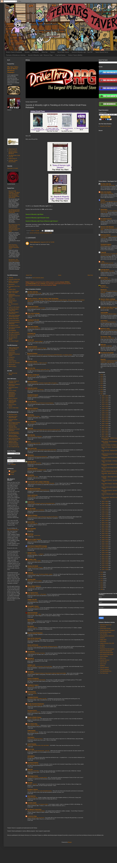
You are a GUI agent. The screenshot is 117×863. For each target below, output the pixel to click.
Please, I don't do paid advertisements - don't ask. (39, 750)
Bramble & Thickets (33, 789)
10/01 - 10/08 (105, 423)
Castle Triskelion (32, 744)
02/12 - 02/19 (105, 556)
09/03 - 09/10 (105, 432)
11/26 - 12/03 (105, 406)
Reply (31, 246)
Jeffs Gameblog (32, 528)
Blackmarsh (12, 284)
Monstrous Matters (32, 381)
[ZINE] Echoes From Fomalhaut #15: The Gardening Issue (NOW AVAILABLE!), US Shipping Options (50, 354)
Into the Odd (31, 340)
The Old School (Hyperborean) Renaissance (38, 456)
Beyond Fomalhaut (32, 353)
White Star (45, 52)
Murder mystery (31, 423)
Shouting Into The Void (33, 320)
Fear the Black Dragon (105, 632)
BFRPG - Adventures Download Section (14, 282)
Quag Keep (30, 534)
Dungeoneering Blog (32, 693)
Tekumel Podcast (104, 667)
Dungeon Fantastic (32, 346)
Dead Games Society (105, 628)
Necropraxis (31, 626)
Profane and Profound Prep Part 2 (35, 738)
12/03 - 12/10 (105, 404)
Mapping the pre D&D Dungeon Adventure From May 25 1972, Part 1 (43, 516)
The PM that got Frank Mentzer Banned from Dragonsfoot (14, 211)
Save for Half (103, 662)
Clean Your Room (32, 621)
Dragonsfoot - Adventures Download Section (14, 296)
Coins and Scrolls (32, 448)
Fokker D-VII (31, 321)
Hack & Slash (31, 522)
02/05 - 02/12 (105, 559)
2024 (101, 379)
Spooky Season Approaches (34, 328)
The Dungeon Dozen (33, 776)
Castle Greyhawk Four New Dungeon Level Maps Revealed (41, 483)
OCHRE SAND (31, 659)
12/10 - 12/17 (105, 402)
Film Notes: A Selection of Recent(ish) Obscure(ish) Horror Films (42, 449)
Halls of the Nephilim (33, 326)
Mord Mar (30, 782)
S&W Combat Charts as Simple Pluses (14, 348)
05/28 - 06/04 (105, 524)
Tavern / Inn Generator (14, 362)
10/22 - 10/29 (105, 417)
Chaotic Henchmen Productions (36, 704)
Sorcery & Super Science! (34, 539)
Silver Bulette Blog (32, 724)
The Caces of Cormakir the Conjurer (14, 328)
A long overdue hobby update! (34, 560)
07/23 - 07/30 (105, 507)
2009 (101, 587)
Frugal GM (30, 428)
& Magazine (12, 357)
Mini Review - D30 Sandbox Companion (14, 260)
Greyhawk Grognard (33, 395)
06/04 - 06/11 (105, 522)
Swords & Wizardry (12, 529)
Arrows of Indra (12, 390)
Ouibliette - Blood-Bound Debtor (13, 161)
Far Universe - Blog (106, 336)
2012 (101, 580)
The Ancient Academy (14, 320)
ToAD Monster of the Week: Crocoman (36, 653)
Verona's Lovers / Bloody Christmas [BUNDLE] (13, 152)
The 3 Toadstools (32, 421)
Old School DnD (32, 692)
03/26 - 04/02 (105, 544)
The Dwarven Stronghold (107, 352)
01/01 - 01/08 (105, 569)
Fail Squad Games (32, 710)
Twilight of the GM (32, 599)
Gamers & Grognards (33, 678)
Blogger (70, 842)
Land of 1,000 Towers (14, 307)
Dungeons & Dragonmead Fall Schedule (37, 679)
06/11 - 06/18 (105, 520)
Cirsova (103, 200)
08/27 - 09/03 (105, 434)
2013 (101, 578)
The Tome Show (104, 673)
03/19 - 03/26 (105, 546)
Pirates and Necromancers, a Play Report (37, 594)
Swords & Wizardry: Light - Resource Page (40, 55)
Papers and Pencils (33, 495)
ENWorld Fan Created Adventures (14, 429)
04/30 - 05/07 (105, 533)
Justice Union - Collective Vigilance (35, 341)
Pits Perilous (31, 415)
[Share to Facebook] (51, 231)
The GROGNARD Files (105, 671)
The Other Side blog (33, 292)
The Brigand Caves (13, 325)
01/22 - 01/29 (105, 563)
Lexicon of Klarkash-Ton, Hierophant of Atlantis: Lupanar (40, 574)
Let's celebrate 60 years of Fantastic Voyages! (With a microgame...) (43, 383)
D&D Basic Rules (13, 414)
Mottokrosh (104, 289)
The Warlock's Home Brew (34, 809)
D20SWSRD (12, 351)
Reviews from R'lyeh (33, 306)
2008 (101, 589)
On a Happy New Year (33, 523)
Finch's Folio (31, 749)
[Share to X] (49, 231)
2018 (101, 391)
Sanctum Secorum (104, 660)
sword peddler (104, 312)
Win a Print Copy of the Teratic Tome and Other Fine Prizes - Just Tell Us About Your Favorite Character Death (14, 228)
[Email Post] (42, 230)
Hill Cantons (31, 455)
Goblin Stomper (32, 730)
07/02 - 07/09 (105, 514)
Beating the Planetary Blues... (34, 416)
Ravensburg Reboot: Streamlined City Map (37, 698)
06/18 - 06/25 (105, 518)
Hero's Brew (103, 641)
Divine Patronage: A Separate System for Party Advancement (41, 503)
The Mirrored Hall (13, 336)
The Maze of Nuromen (14, 334)
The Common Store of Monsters (35, 436)
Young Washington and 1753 (34, 443)
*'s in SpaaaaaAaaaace (33, 601)
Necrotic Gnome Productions (35, 633)
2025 (101, 376)
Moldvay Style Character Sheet (13, 426)
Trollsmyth (30, 572)
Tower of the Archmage (34, 313)
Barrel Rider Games (63, 52)
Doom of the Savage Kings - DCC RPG (14, 292)
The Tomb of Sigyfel (13, 341)
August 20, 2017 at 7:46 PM (47, 242)
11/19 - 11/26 (105, 408)
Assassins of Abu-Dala (14, 279)
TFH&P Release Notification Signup (109, 313)
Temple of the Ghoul (14, 318)
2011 (101, 583)
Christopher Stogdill (13, 471)
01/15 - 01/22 (105, 565)
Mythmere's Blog (105, 328)
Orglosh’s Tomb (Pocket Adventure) (13, 442)
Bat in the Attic (31, 368)
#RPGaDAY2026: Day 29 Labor (35, 293)
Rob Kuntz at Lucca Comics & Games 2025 (37, 547)
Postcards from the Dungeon (107, 649)
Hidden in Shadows (32, 515)
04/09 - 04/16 (105, 539)
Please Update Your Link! (33, 764)
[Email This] (45, 231)
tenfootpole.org (31, 333)
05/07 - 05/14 (105, 531)
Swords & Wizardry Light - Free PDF (82, 52)
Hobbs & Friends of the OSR (107, 643)
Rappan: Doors (31, 314)
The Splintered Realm (106, 218)
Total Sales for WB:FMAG (33, 770)
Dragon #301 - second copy (34, 535)
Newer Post (29, 275)
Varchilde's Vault (32, 559)
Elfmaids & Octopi (32, 361)
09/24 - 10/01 (105, 425)
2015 (101, 574)
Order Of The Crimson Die (34, 638)
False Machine (31, 435)
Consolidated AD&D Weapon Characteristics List (38, 490)
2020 (101, 387)
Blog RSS (103, 359)
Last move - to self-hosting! (34, 607)
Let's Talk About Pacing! (33, 732)
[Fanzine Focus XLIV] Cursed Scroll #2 (36, 308)
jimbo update (30, 530)
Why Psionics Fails (32, 376)
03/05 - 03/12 (105, 550)
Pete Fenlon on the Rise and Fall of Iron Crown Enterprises (41, 403)
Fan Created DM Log (14, 446)
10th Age (11, 277)
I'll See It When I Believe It (34, 586)
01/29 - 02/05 (105, 561)
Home (59, 275)
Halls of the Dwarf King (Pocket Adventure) (14, 439)
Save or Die (103, 663)
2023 (101, 381)
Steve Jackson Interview (33, 639)
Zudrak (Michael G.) (35, 242)
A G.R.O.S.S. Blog (32, 816)
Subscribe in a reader (12, 168)
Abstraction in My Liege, (33, 476)
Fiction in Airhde (31, 686)
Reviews (27, 52)
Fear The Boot (103, 634)
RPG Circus (103, 658)
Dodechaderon (12, 361)
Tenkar (12, 474)
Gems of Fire (12, 299)
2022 (101, 383)
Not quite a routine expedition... (108, 308)
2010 (101, 585)
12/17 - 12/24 (105, 400)
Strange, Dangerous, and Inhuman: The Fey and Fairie (40, 666)
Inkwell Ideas (104, 209)
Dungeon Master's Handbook (107, 630)
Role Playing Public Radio (106, 652)
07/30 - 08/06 (105, 505)
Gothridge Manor (32, 461)
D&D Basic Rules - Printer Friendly (13, 417)
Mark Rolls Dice (32, 796)
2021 (101, 385)
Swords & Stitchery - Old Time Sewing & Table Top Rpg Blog (43, 298)
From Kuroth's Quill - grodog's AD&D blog (38, 482)
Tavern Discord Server (101, 52)
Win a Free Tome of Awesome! (107, 338)
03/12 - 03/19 (105, 548)
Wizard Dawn (12, 364)
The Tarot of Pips (31, 587)
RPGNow (67, 282)
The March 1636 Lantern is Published (36, 510)
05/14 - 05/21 (105, 529)
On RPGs (102, 645)
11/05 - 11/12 (105, 412)
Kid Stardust (103, 220)
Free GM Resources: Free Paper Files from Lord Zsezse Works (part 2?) (44, 429)
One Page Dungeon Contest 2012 (14, 313)
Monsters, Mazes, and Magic (108, 299)
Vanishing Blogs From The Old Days (36, 389)
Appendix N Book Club (105, 624)
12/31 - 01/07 (105, 395)
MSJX (29, 441)
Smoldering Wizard (32, 468)
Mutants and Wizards (32, 540)
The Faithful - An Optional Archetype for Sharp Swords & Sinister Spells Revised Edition (47, 673)
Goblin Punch (31, 502)
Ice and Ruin (31, 475)
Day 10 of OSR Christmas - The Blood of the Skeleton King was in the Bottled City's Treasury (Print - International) (14, 194)
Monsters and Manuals (33, 374)
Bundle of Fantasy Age (33, 797)
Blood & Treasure (13, 398)
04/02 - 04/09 (105, 542)
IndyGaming (31, 619)
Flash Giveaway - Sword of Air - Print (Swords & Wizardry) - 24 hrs (14, 246)
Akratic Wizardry (32, 401)
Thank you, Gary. (105, 287)
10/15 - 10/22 (105, 419)
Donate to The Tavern (105, 126)
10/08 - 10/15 (105, 421)
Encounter (11, 359)
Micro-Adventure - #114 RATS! (34, 463)
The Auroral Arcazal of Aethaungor (14, 323)
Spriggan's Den (31, 552)
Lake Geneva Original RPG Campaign (37, 546)
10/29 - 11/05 (105, 415)
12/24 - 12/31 (105, 398)
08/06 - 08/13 (105, 503)
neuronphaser (31, 756)
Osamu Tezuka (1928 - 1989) (34, 614)
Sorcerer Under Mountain (107, 226)
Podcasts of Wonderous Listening (15, 55)
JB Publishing (31, 651)
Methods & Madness (33, 408)
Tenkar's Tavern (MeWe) (75, 55)
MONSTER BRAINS (33, 613)
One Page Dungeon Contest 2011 (14, 309)
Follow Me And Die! (32, 388)
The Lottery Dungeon (14, 332)
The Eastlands (12, 330)
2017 (101, 394)
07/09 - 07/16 (105, 512)
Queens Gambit (31, 334)
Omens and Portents (33, 645)
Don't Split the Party (33, 593)
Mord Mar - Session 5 (32, 784)
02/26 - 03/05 (105, 552)
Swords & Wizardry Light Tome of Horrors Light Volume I (42, 221)
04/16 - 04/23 (105, 537)
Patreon (52, 52)
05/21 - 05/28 (105, 527)
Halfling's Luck (31, 665)
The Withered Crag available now (35, 705)
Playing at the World (33, 566)
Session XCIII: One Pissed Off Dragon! (36, 810)
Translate (13, 464)
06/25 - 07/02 (105, 516)
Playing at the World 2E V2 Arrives (35, 567)
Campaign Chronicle (33, 697)
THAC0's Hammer (104, 669)
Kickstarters (35, 52)
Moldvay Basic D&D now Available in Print (37, 469)
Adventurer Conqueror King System (14, 385)
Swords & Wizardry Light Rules (34, 214)
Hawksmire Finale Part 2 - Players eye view (37, 362)
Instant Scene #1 (13, 149)
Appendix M (31, 658)
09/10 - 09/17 (105, 429)
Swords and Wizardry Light (46, 232)
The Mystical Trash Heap (34, 488)
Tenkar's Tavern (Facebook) (14, 52)
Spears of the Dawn (13, 407)
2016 (101, 572)
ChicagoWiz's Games (33, 606)
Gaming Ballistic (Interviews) (107, 636)
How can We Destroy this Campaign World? (37, 777)
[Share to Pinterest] (52, 231)
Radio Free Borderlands (106, 650)
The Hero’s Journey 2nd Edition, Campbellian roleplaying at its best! (43, 646)
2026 (101, 374)
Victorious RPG (31, 579)
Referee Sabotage (32, 496)
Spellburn (102, 665)
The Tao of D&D (32, 508)
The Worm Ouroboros (33, 627)
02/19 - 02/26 (105, 554)
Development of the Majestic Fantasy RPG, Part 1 (39, 369)
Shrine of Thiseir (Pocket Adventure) (13, 436)
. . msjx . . (103, 261)
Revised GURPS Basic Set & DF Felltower (37, 348)
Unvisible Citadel (32, 803)
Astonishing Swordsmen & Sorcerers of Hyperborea (12, 394)
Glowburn (102, 637)
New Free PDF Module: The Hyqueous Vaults (38, 804)
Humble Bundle (32, 283)
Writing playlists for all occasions (35, 580)
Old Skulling (31, 671)
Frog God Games (60, 55)
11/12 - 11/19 (105, 410)
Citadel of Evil (12, 289)
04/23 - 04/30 (105, 535)
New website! (31, 757)
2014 (101, 576)
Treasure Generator (13, 445)
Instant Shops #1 (13, 158)
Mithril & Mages (12, 366)
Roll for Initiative (104, 656)
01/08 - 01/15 (105, 567)
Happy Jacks (103, 639)
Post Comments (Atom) (38, 277)
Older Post (90, 275)
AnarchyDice (31, 737)
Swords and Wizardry (34, 232)
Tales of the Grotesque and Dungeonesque (14, 316)
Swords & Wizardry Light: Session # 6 (36, 817)
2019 (101, 389)
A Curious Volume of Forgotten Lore (14, 381)
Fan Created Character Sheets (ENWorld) (14, 423)
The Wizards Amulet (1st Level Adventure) (14, 433)
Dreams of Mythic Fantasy (34, 717)
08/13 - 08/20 (105, 501)
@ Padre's (103, 286)
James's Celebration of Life (34, 718)
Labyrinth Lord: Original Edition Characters (12, 401)
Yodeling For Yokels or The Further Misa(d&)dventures (40, 790)
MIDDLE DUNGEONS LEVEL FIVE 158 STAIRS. (38, 745)
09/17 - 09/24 (105, 427)
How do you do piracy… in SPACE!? (36, 554)
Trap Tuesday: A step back (34, 725)
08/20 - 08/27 (105, 436)
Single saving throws (32, 409)
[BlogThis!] (47, 231)
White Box (30, 769)
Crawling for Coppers (33, 685)
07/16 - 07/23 (105, 510)
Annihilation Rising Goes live (34, 711)
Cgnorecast (103, 626)
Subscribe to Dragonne (33, 396)
